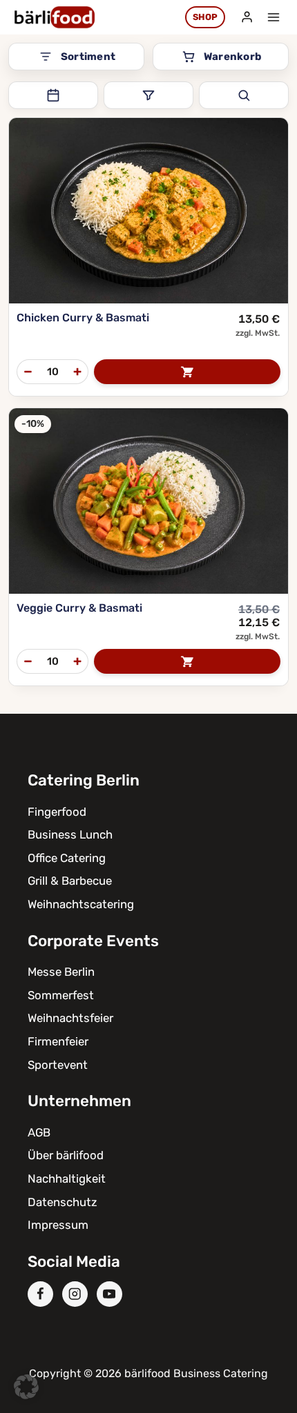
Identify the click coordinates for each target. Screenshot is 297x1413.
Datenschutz (62, 1202)
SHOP (205, 17)
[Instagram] (75, 1294)
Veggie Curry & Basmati (79, 607)
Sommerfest (61, 995)
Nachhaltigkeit (67, 1178)
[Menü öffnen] (273, 17)
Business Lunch (70, 834)
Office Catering (67, 858)
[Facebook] (40, 1294)
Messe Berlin (61, 972)
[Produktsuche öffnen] (244, 95)
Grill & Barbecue (70, 881)
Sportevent (58, 1065)
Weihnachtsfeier (70, 1018)
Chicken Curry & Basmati (83, 317)
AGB (39, 1132)
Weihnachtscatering (81, 904)
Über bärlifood (66, 1155)
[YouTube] (109, 1294)
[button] (26, 1387)
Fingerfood (57, 812)
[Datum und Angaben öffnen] (53, 95)
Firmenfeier (58, 1041)
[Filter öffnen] (148, 95)
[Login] (246, 17)
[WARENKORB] (187, 371)
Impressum (58, 1225)
